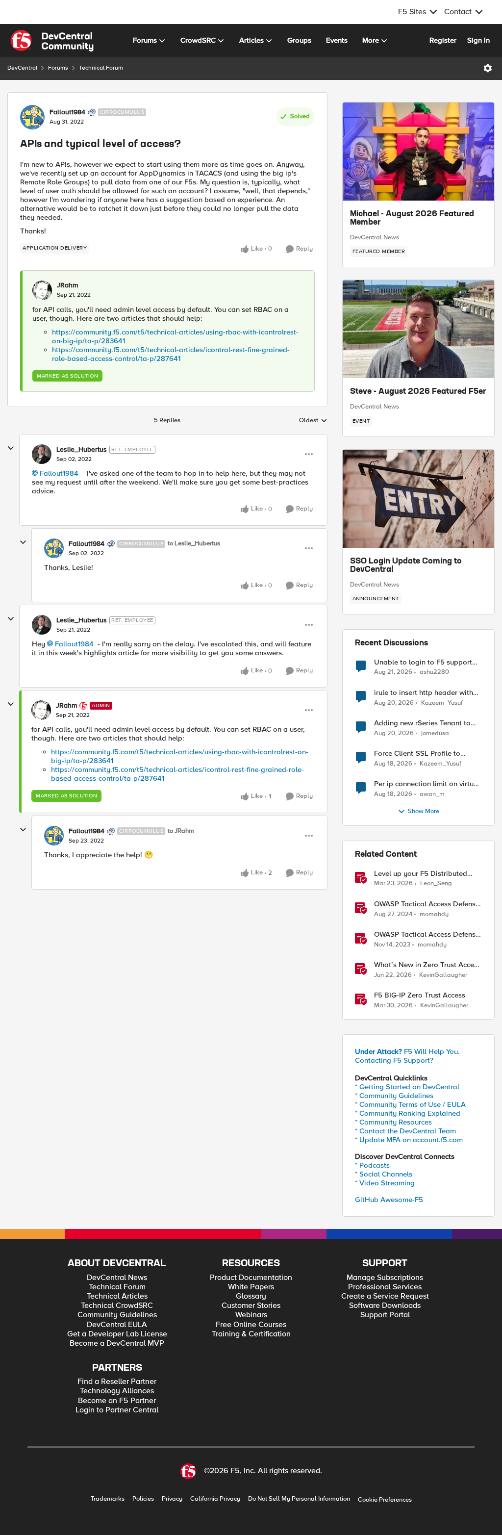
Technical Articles (117, 1296)
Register (442, 40)
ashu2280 (434, 672)
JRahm (67, 285)
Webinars (251, 1315)
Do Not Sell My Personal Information (299, 1499)
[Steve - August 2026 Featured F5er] (418, 329)
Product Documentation (251, 1277)
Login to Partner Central (116, 1410)
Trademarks (108, 1499)
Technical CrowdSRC (117, 1305)
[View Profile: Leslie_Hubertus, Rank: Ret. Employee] (41, 454)
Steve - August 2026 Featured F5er (418, 392)
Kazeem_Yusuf (442, 703)
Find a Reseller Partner (116, 1381)
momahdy (434, 914)
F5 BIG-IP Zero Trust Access (419, 995)
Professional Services (385, 1287)
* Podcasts (372, 1165)
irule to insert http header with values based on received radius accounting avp (427, 693)
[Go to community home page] (52, 40)
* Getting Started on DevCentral (407, 1086)
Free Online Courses (251, 1325)
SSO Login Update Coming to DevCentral (406, 566)
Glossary (251, 1296)
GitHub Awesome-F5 (389, 1199)
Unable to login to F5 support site (423, 662)
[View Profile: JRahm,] (42, 290)
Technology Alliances (117, 1391)
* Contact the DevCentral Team (405, 1130)
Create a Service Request (385, 1296)
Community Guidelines (117, 1315)
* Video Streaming (385, 1182)
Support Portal (385, 1315)
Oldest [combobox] (313, 421)
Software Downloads (385, 1305)
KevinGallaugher (443, 975)
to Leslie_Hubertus (194, 543)
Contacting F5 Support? (394, 1060)
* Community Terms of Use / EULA (410, 1104)
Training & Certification (251, 1334)
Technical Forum (101, 68)
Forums (58, 68)
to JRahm (181, 831)
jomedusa (435, 733)
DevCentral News (374, 237)
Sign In (478, 40)
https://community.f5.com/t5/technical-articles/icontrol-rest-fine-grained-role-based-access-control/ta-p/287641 (171, 354)
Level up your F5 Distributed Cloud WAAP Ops (420, 874)
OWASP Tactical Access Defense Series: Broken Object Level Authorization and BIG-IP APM (426, 934)
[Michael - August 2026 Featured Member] (418, 151)
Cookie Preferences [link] (385, 1500)
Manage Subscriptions (385, 1277)
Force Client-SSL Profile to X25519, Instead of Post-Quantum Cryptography (417, 753)
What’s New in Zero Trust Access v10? (427, 965)
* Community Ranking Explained (407, 1113)
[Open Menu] (488, 68)
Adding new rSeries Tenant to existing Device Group (422, 723)
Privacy (172, 1499)
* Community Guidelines (394, 1095)
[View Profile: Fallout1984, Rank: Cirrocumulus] (32, 117)
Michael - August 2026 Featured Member (412, 218)
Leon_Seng (436, 883)
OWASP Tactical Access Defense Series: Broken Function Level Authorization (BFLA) (426, 904)
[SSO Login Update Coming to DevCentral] (418, 499)
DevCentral (22, 68)
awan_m (432, 794)
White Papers (251, 1287)
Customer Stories (251, 1305)
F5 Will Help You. (407, 1051)
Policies (143, 1499)
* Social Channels (383, 1174)
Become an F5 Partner (117, 1401)
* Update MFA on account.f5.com (409, 1139)
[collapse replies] (11, 448)
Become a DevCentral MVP (117, 1343)
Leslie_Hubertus (81, 450)
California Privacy (215, 1499)
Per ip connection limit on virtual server (427, 784)
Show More (423, 811)
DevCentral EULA (117, 1325)
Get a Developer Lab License (117, 1334)
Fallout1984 (67, 112)
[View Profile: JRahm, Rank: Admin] (41, 710)
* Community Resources (393, 1122)
